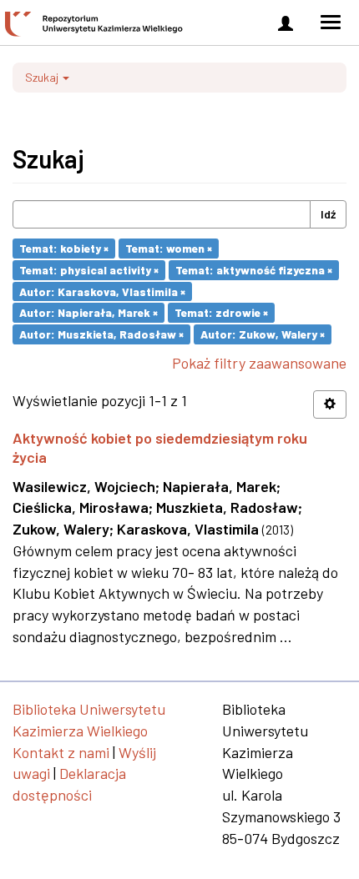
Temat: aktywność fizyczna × (253, 270)
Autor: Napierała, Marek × (88, 312)
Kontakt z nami (61, 752)
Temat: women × (168, 248)
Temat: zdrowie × (221, 312)
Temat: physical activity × (89, 270)
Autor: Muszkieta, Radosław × (101, 334)
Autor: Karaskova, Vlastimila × (102, 291)
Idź (328, 214)
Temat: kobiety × (64, 248)
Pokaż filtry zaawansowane (259, 363)
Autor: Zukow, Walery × (262, 334)
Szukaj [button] (43, 77)
